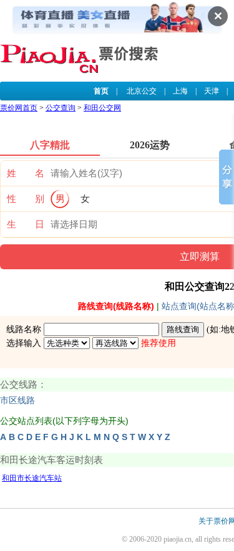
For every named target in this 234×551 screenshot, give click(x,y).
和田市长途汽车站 (32, 478)
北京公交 (142, 91)
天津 (211, 91)
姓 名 (25, 173)
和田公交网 (102, 107)
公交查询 (61, 107)
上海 (180, 91)
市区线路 (17, 400)
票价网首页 (18, 107)
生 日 (25, 224)
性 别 (25, 199)
